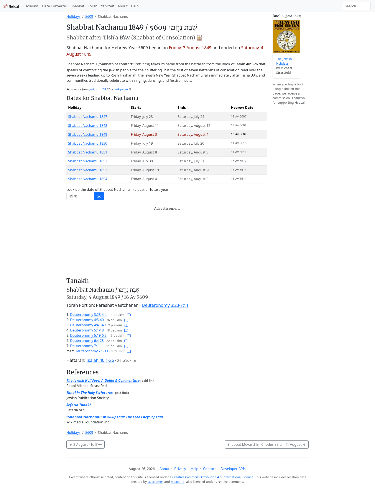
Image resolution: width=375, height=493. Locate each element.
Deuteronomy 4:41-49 (88, 325)
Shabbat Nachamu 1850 (87, 143)
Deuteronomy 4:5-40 (87, 319)
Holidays (32, 6)
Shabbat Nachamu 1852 (87, 161)
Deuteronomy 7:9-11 (91, 351)
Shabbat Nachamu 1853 (87, 170)
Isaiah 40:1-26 (100, 360)
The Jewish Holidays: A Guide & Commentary (103, 380)
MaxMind (177, 482)
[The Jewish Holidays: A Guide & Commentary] (286, 36)
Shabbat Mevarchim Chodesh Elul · (266, 444)
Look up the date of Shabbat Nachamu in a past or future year (117, 189)
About (123, 6)
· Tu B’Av (85, 444)
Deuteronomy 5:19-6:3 (88, 335)
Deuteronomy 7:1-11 (87, 345)
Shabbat (77, 6)
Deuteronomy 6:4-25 (87, 340)
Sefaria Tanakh (79, 404)
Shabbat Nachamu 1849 (87, 134)
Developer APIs (233, 468)
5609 (89, 16)
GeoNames (155, 482)
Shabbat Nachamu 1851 (87, 152)
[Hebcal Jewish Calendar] (11, 6)
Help (135, 6)
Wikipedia (121, 89)
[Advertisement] (166, 241)
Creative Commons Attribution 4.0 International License (212, 477)
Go (99, 196)
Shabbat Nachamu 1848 (87, 125)
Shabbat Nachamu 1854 (87, 178)
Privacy (180, 468)
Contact (209, 468)
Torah (92, 6)
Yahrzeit (107, 6)
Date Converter (54, 6)
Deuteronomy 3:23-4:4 (88, 314)
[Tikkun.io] (129, 314)
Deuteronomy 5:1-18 (87, 330)
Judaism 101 (97, 89)
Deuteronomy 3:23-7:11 (165, 305)
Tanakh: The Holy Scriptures (89, 392)
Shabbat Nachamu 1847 (87, 116)
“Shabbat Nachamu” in (114, 417)
